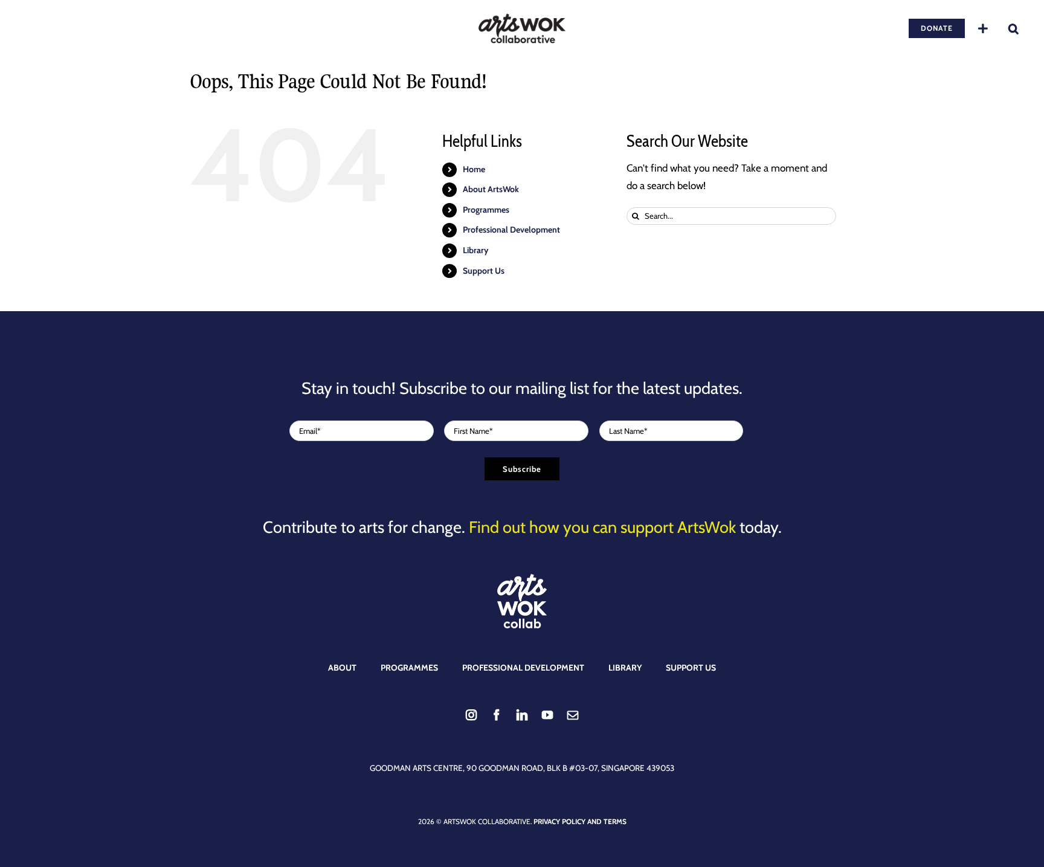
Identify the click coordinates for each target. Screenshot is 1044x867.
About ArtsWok (491, 189)
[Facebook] (496, 714)
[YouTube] (547, 714)
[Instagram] (471, 714)
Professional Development (511, 229)
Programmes (486, 209)
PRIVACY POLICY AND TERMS (580, 821)
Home (474, 169)
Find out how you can (602, 527)
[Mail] (572, 714)
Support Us (483, 270)
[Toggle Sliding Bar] (983, 28)
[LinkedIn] (522, 714)
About (342, 667)
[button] (1013, 28)
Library (476, 250)
